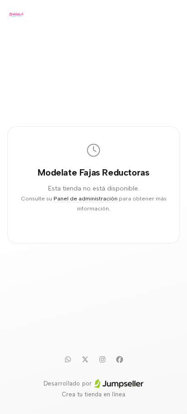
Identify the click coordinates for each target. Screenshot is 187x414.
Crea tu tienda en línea (93, 394)
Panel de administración (86, 198)
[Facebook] (119, 359)
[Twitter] (85, 359)
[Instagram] (102, 359)
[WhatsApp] (67, 359)
